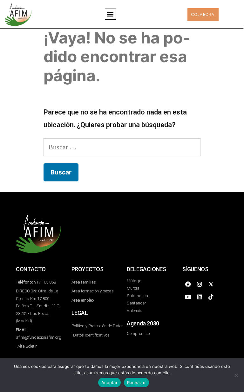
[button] (110, 14)
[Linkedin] (199, 297)
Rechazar (136, 382)
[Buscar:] (122, 147)
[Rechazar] (236, 375)
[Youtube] (188, 297)
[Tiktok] (211, 297)
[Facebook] (188, 284)
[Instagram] (199, 284)
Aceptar (109, 382)
